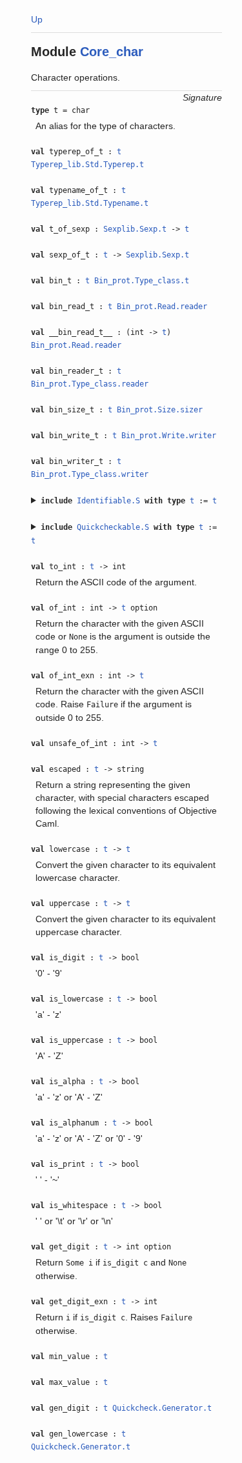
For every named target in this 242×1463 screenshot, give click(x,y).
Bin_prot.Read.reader (162, 306)
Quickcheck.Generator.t (162, 1408)
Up (37, 19)
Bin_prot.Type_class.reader (89, 383)
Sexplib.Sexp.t (134, 229)
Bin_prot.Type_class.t (141, 280)
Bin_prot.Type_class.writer (89, 474)
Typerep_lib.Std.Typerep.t (87, 164)
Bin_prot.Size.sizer (160, 409)
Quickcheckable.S (113, 527)
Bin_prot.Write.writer (168, 435)
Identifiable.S (108, 500)
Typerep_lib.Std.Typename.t (89, 203)
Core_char (111, 52)
